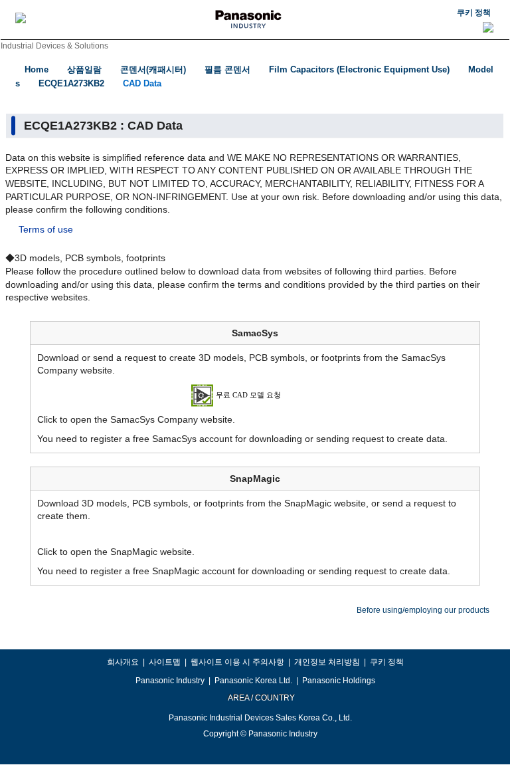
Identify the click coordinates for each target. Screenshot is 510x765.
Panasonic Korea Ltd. (253, 680)
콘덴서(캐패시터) (153, 69)
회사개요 (123, 662)
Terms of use (46, 229)
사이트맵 (165, 662)
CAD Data (142, 83)
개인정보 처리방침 (327, 662)
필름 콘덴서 (227, 69)
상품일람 (84, 69)
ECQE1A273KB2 (71, 83)
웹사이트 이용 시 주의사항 (237, 662)
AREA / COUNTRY (260, 698)
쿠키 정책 (474, 12)
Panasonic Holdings (338, 680)
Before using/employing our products (423, 610)
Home (36, 69)
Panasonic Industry (170, 680)
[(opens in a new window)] (255, 394)
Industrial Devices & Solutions (54, 46)
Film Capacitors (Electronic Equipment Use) (359, 69)
